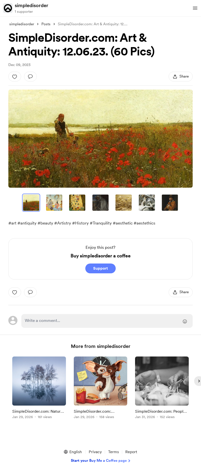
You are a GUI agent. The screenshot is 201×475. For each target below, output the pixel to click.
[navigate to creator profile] (8, 8)
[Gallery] (100, 139)
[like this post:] (14, 76)
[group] (39, 388)
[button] (195, 8)
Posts (45, 24)
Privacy (95, 451)
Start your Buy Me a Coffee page (99, 460)
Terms (113, 451)
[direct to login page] (106, 321)
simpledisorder (31, 5)
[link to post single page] (39, 388)
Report (131, 451)
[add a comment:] (30, 76)
